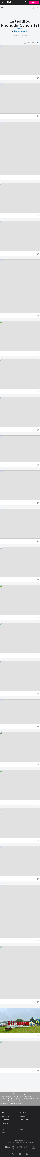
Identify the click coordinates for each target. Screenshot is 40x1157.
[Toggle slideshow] (25, 42)
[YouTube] (20, 1154)
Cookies (22, 1116)
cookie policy (16, 1103)
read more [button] (20, 28)
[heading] (9, 2)
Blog (3, 1112)
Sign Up (34, 2)
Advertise (23, 1112)
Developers (5, 1116)
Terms (4, 1132)
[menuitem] (26, 2)
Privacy (22, 1129)
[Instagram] (27, 1154)
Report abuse (24, 1119)
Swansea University (21, 31)
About (4, 1109)
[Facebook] (12, 1154)
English (4, 1123)
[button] (33, 8)
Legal (4, 1129)
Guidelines (5, 1119)
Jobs (21, 1109)
